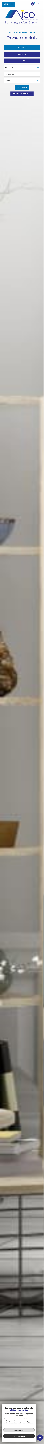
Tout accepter (19, 1436)
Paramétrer (18, 1430)
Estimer (22, 61)
